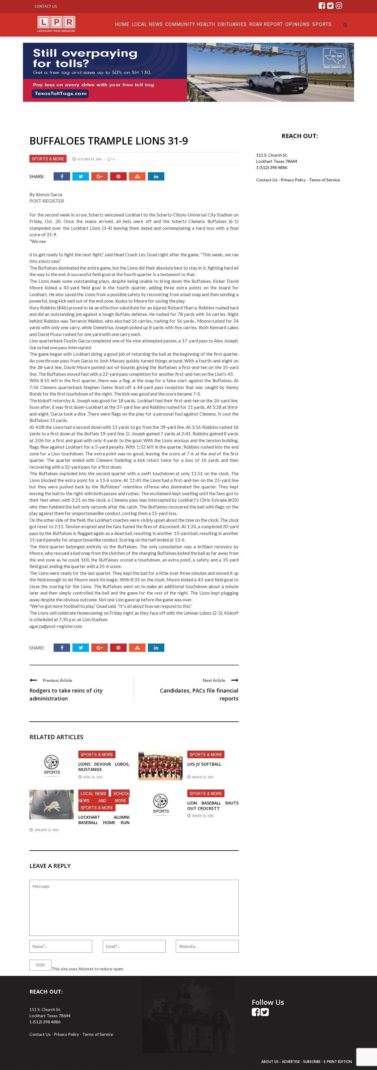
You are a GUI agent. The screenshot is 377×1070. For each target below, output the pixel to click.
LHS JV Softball (204, 764)
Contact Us (45, 6)
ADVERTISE (291, 1061)
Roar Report (266, 24)
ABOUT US (270, 1061)
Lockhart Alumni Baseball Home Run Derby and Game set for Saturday (104, 825)
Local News (147, 24)
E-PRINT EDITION (338, 1061)
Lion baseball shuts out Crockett (213, 805)
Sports (322, 24)
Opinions (297, 24)
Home (122, 24)
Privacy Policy (294, 179)
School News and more (104, 797)
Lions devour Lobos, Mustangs (104, 766)
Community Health (190, 24)
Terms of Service (324, 179)
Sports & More (48, 158)
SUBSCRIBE (312, 1061)
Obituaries (232, 24)
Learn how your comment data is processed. (165, 968)
